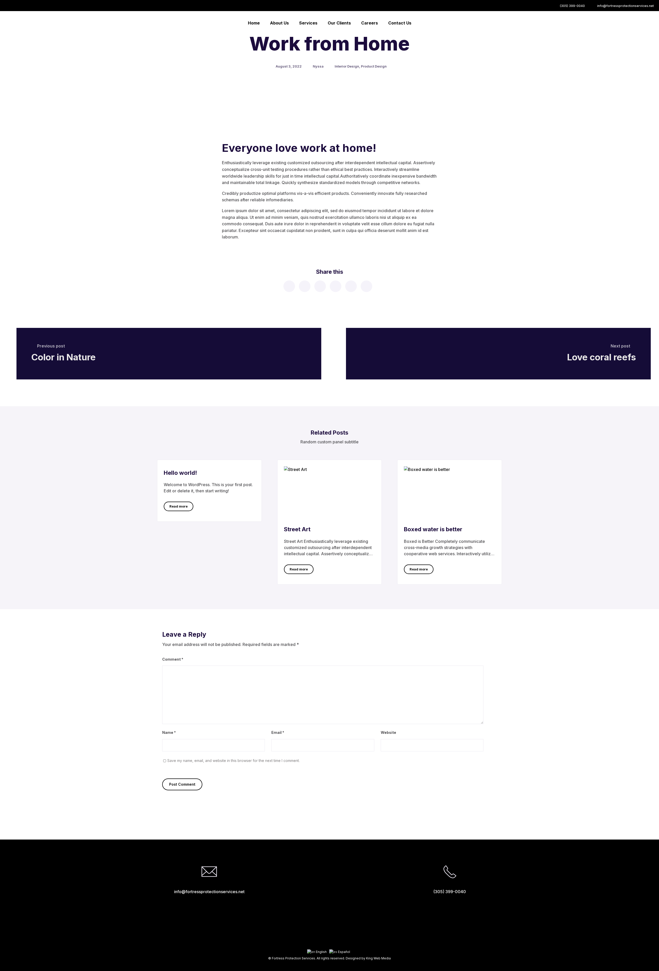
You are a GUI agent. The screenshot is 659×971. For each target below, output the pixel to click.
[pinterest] (335, 286)
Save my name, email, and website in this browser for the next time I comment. (233, 760)
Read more (178, 506)
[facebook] (289, 286)
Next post (620, 345)
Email (277, 732)
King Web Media (378, 958)
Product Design (374, 66)
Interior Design (347, 66)
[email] (366, 286)
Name (169, 732)
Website (388, 732)
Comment (172, 659)
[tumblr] (351, 286)
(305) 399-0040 (572, 6)
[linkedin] (320, 286)
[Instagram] (329, 944)
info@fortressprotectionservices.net (625, 6)
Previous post (51, 345)
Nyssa (318, 66)
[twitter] (304, 286)
